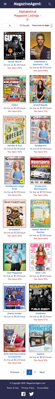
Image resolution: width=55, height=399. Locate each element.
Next (42, 372)
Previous (14, 372)
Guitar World (14, 62)
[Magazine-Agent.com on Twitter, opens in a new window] (31, 394)
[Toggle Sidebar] (5, 4)
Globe (14, 105)
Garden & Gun (14, 145)
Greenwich (14, 229)
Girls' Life (40, 273)
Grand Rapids (40, 105)
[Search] (50, 4)
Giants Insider (14, 313)
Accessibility (42, 388)
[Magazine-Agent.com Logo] (27, 4)
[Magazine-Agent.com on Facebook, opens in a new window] (23, 394)
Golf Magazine (14, 273)
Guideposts (40, 145)
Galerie (40, 354)
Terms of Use (13, 388)
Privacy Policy (28, 388)
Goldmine (41, 313)
